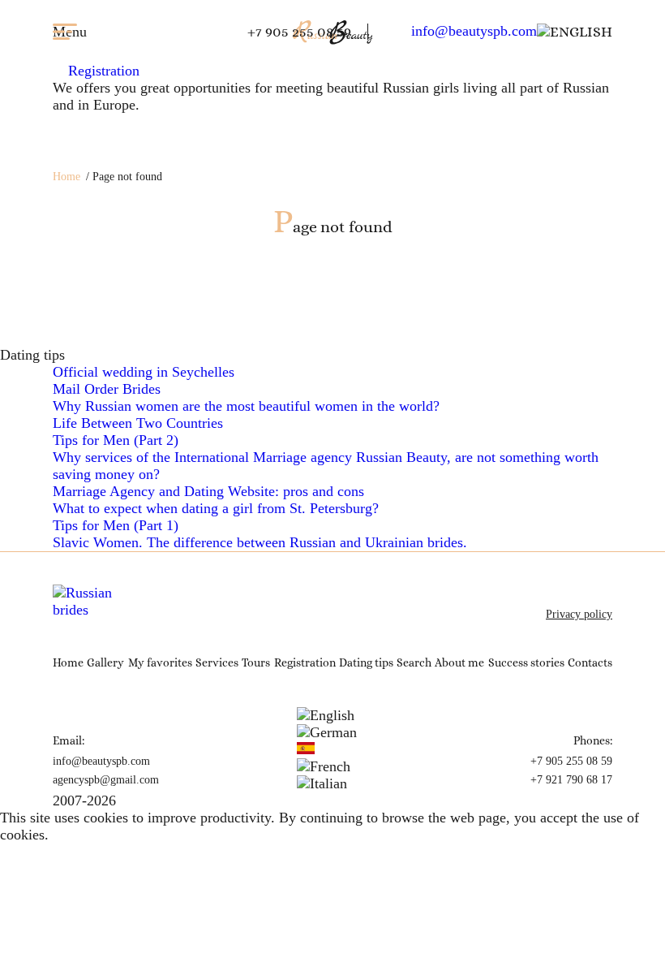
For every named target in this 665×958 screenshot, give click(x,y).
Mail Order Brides (107, 389)
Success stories (526, 662)
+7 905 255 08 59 (299, 32)
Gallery (105, 662)
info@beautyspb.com (474, 31)
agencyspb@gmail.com (106, 780)
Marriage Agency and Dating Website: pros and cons (208, 491)
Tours (256, 662)
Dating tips (366, 662)
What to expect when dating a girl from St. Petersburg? (216, 508)
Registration (101, 71)
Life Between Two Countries (138, 423)
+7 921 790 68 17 (571, 780)
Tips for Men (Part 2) (115, 440)
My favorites (160, 662)
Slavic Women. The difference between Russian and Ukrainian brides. (260, 542)
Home (66, 176)
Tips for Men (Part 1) (115, 525)
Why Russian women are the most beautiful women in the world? (246, 406)
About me (459, 662)
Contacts (590, 662)
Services (216, 662)
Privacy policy (579, 614)
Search (414, 662)
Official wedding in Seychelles (143, 372)
